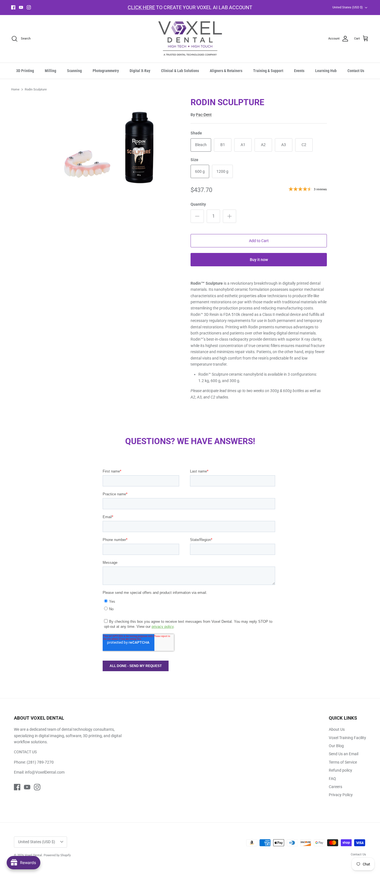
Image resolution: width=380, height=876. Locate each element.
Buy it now (259, 259)
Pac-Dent (204, 114)
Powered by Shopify (57, 855)
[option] (116, 150)
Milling (50, 70)
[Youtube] (21, 7)
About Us (337, 729)
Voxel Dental (33, 855)
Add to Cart (259, 240)
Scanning (74, 70)
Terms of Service (343, 762)
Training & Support (268, 70)
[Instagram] (29, 7)
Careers (335, 786)
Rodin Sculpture (36, 89)
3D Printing (25, 70)
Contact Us (355, 70)
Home (15, 89)
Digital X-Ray (140, 70)
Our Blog (336, 746)
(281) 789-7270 (40, 762)
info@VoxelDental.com (45, 772)
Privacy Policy (341, 795)
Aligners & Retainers (226, 70)
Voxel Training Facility (347, 737)
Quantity (198, 204)
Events (299, 70)
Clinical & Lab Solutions (180, 70)
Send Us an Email (343, 754)
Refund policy (340, 770)
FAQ (332, 778)
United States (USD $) (347, 7)
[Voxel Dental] (190, 39)
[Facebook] (13, 7)
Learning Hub (326, 70)
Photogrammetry (106, 70)
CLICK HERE (141, 7)
